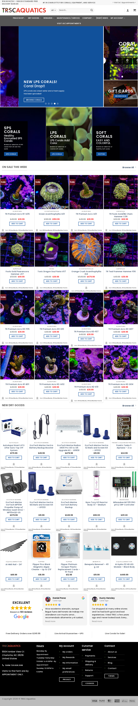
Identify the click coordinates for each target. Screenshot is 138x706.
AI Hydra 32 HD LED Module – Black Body (124, 565)
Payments (90, 655)
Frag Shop (18, 18)
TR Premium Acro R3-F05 (17, 329)
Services (112, 657)
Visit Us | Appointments (69, 23)
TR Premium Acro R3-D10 (52, 329)
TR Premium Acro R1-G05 (17, 214)
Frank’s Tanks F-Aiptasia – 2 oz (124, 446)
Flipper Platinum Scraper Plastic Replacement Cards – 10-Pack (69, 568)
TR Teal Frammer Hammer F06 (121, 271)
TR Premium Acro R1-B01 (17, 384)
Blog (110, 662)
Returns (89, 670)
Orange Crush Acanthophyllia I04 (86, 272)
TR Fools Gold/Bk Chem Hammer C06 (120, 215)
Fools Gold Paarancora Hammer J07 (17, 272)
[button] (127, 10)
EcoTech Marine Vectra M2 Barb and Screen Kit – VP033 (41, 505)
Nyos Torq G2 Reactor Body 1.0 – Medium (97, 503)
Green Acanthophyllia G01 (52, 214)
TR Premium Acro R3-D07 (120, 329)
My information (70, 662)
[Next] (97, 66)
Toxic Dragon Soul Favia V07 (52, 271)
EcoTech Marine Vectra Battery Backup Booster (41, 446)
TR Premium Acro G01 (86, 214)
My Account (117, 18)
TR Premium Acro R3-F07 (86, 331)
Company (87, 18)
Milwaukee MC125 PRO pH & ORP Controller (124, 503)
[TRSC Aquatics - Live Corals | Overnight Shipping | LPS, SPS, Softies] (24, 10)
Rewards (48, 18)
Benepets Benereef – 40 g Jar (97, 565)
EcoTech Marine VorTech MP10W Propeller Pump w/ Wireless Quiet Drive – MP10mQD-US (14, 507)
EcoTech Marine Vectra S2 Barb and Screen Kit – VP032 (96, 448)
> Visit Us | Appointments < (124, 2)
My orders (68, 651)
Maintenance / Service (68, 18)
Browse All (128, 167)
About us (112, 651)
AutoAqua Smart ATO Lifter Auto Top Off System (14, 448)
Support (89, 675)
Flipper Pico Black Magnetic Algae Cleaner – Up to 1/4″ (41, 567)
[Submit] (91, 10)
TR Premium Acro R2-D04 (120, 384)
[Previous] (5, 66)
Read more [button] (50, 621)
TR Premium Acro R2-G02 (51, 384)
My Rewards (69, 657)
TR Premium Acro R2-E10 (86, 387)
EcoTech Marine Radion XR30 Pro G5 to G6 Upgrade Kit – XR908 (69, 448)
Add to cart (17, 224)
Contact (112, 668)
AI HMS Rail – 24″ (14, 564)
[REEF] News (102, 18)
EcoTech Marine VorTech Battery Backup (69, 505)
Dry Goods (33, 18)
